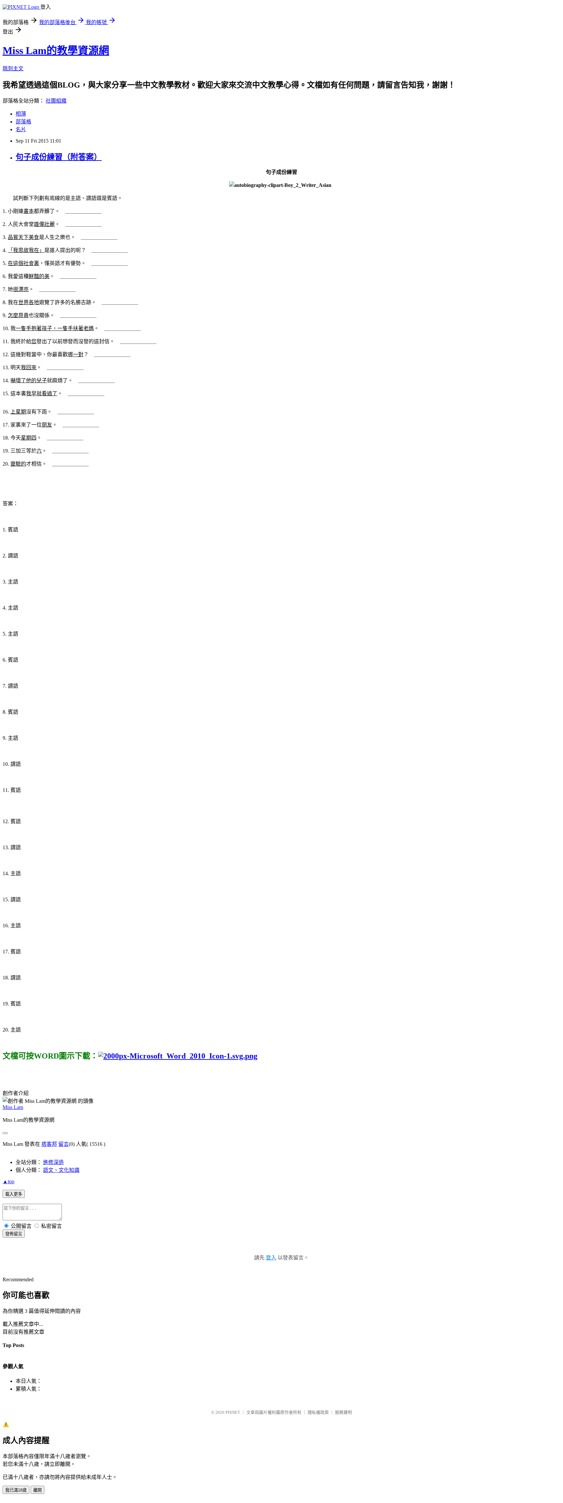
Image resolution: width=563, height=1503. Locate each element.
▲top (8, 1181)
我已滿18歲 (16, 1490)
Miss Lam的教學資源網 (56, 50)
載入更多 (13, 1194)
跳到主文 (13, 68)
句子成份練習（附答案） (59, 157)
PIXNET (232, 1412)
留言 (63, 1144)
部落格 (23, 121)
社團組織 (56, 101)
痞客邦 (49, 1144)
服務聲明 (343, 1412)
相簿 (21, 114)
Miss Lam (13, 1107)
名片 (21, 129)
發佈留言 (13, 1233)
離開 (37, 1490)
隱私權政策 (318, 1412)
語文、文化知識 (61, 1170)
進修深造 (53, 1162)
